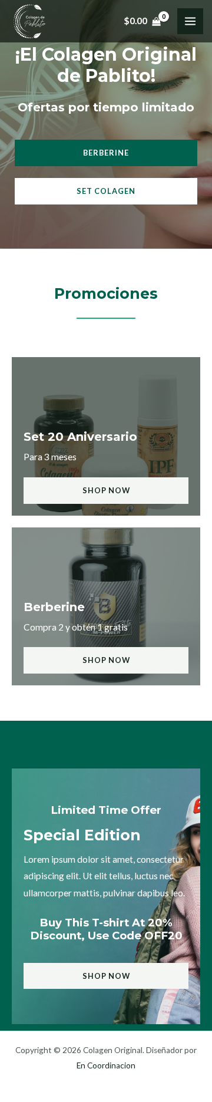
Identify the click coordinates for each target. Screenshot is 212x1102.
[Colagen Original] (30, 21)
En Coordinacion (106, 1065)
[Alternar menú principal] (190, 21)
